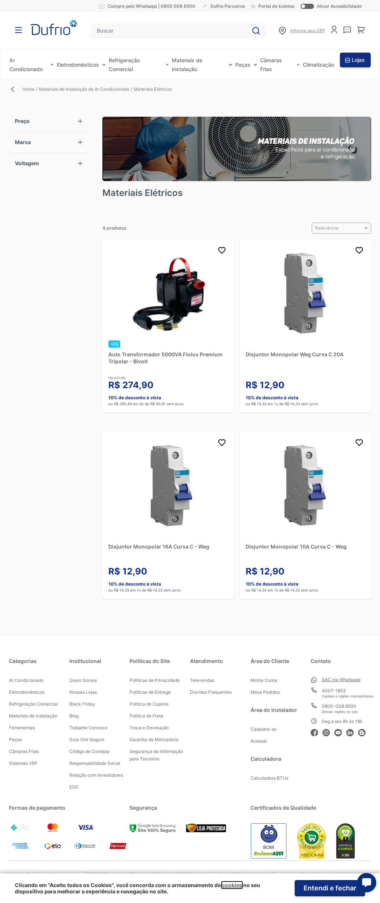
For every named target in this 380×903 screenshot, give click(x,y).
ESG (73, 787)
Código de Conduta (89, 751)
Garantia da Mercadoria (154, 739)
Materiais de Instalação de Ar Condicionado (84, 89)
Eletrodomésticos (78, 64)
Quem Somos (83, 680)
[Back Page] (15, 89)
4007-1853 (334, 690)
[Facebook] (316, 731)
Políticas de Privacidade (155, 680)
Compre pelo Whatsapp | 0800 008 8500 (151, 6)
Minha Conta (263, 680)
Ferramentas (22, 727)
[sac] (347, 30)
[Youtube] (340, 731)
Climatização (318, 64)
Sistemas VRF (23, 763)
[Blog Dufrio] (364, 731)
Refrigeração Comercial (33, 704)
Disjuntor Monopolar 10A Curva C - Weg (296, 546)
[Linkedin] (352, 731)
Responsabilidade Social (94, 763)
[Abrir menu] (18, 30)
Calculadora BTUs (269, 778)
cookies (232, 885)
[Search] (256, 30)
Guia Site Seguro (86, 739)
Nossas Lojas (83, 692)
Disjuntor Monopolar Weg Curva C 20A (295, 354)
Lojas (358, 60)
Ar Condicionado (26, 680)
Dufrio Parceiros (227, 6)
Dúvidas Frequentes (211, 692)
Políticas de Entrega (150, 692)
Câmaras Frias (24, 751)
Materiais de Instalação (33, 716)
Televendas (202, 680)
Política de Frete (146, 716)
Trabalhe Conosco (88, 727)
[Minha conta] (334, 29)
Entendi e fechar (330, 888)
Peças (242, 64)
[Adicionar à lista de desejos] (222, 251)
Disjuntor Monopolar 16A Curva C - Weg (158, 546)
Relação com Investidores (96, 775)
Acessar (258, 741)
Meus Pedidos (265, 692)
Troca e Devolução (149, 727)
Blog (74, 716)
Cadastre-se (263, 729)
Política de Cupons (149, 704)
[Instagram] (328, 731)
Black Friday (82, 704)
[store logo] (54, 27)
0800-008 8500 (339, 706)
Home (28, 89)
